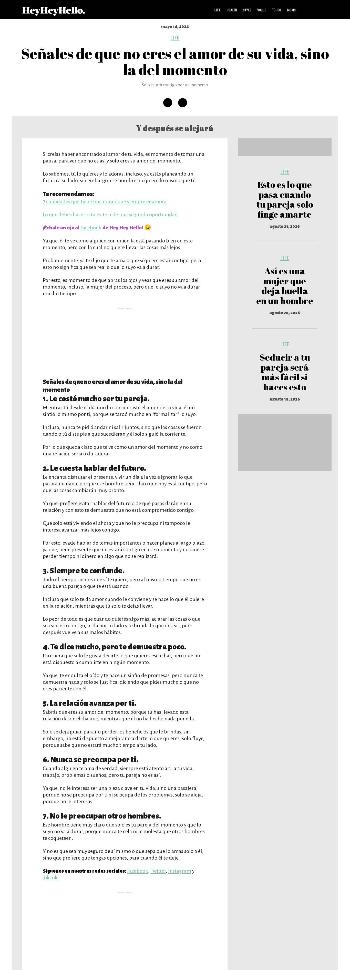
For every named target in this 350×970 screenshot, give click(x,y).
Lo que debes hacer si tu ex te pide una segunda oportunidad (110, 214)
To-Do (276, 10)
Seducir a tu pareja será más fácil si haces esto (285, 372)
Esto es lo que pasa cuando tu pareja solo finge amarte (284, 199)
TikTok (50, 877)
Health (232, 10)
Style (247, 10)
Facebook (90, 227)
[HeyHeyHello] (53, 12)
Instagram (179, 871)
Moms (291, 10)
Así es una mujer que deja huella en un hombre (284, 286)
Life (217, 10)
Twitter (158, 871)
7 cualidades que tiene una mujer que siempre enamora (105, 201)
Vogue (261, 10)
